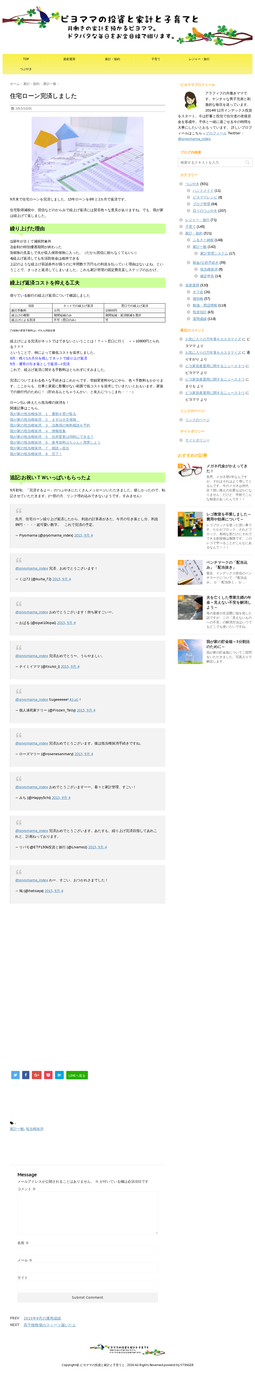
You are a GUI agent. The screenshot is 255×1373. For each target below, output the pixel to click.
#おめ (73, 699)
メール (24, 1260)
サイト (22, 1277)
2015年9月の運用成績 (42, 1318)
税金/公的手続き (206, 262)
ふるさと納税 (203, 240)
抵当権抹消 (34, 1129)
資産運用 (69, 59)
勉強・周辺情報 (205, 305)
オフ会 (198, 292)
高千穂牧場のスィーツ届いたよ (50, 1325)
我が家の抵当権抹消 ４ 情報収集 (38, 431)
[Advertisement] (52, 943)
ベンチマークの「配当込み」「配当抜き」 (227, 565)
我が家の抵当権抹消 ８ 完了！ (36, 454)
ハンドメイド (203, 190)
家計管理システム (214, 253)
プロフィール (216, 133)
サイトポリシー (197, 440)
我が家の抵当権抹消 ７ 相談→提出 (39, 448)
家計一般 (17, 1129)
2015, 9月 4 (83, 535)
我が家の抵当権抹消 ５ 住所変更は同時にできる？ (52, 436)
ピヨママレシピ (205, 197)
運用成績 (200, 318)
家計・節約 (112, 59)
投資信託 (200, 312)
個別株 (198, 298)
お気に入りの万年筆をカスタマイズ (213, 339)
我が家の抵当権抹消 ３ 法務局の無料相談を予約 (50, 425)
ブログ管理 (201, 204)
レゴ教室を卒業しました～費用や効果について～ (228, 516)
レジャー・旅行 (199, 59)
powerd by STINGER (178, 1365)
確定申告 (207, 276)
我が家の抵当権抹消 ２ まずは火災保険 (45, 419)
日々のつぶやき (205, 210)
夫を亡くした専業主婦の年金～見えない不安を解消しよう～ (228, 602)
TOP (26, 59)
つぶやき (26, 69)
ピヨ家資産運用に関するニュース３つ (215, 366)
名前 (23, 1243)
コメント (26, 1189)
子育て (155, 59)
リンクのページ (197, 420)
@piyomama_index (31, 568)
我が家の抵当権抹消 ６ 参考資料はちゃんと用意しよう (55, 442)
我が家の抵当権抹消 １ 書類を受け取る (43, 414)
